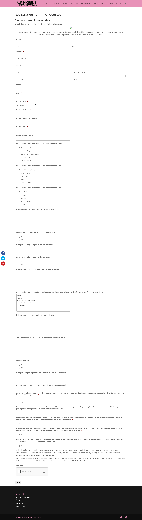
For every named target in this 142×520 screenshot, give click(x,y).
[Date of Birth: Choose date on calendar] (36, 105)
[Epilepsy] (43, 298)
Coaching (65, 3)
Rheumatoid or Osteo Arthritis (30, 148)
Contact (119, 3)
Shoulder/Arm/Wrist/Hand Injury (30, 154)
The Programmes (50, 3)
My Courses (20, 503)
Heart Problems (25, 192)
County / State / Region (79, 72)
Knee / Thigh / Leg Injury (28, 170)
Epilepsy (23, 198)
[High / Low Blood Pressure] (43, 300)
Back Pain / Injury (25, 157)
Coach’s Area (20, 506)
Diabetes (23, 195)
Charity (74, 3)
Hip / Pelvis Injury (26, 160)
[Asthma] (43, 296)
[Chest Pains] (43, 305)
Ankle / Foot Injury (26, 173)
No (22, 240)
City (17, 72)
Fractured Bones (26, 182)
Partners (104, 3)
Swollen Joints (25, 179)
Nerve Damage (25, 176)
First (17, 46)
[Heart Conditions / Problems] (43, 303)
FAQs (112, 3)
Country (74, 79)
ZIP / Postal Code (21, 79)
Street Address (21, 58)
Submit (18, 482)
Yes (22, 237)
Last (73, 46)
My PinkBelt (85, 3)
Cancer (23, 204)
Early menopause (26, 201)
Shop (94, 3)
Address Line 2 (21, 65)
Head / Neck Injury (26, 151)
